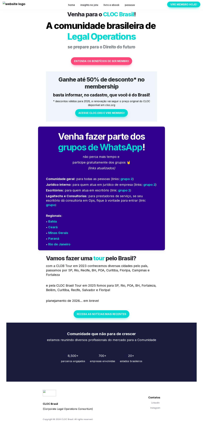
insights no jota (89, 5)
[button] (14, 5)
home (71, 5)
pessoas (130, 5)
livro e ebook (111, 5)
